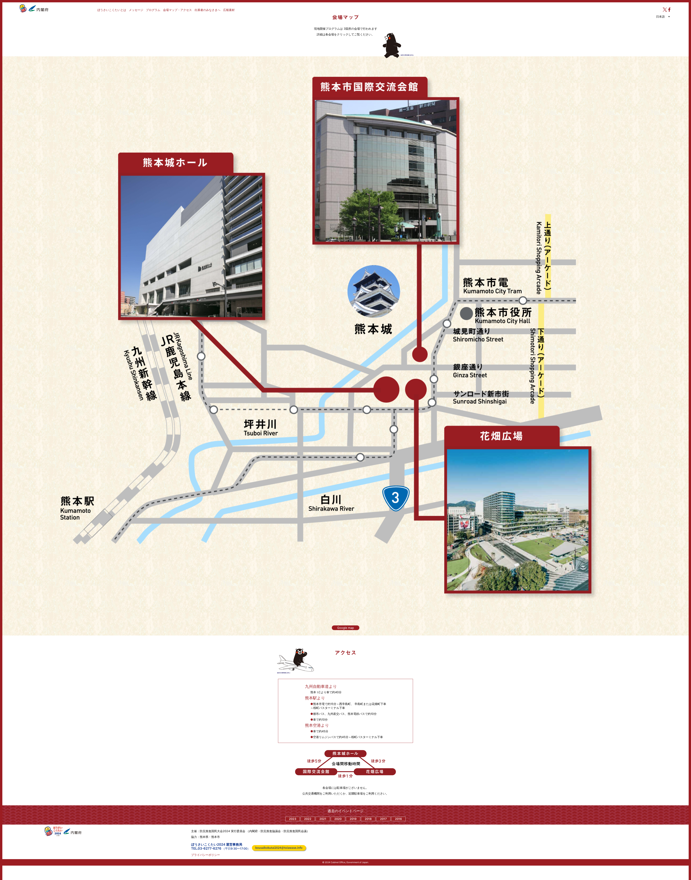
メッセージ (136, 10)
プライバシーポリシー (205, 855)
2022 (307, 819)
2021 (322, 819)
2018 (368, 819)
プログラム (153, 10)
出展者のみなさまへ (207, 10)
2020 (338, 819)
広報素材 (229, 10)
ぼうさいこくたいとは (111, 10)
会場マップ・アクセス (177, 10)
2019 (353, 819)
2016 (398, 819)
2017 (383, 819)
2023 (292, 819)
